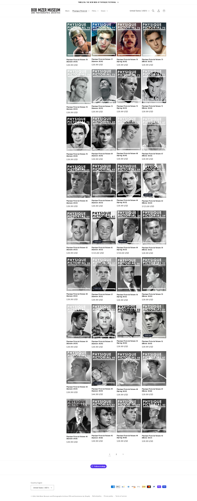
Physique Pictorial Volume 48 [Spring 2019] (127, 390)
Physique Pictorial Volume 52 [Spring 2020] (127, 342)
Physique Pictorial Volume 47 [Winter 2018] (152, 390)
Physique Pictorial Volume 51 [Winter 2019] (152, 342)
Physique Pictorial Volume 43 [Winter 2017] (152, 437)
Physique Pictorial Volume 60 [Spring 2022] (127, 249)
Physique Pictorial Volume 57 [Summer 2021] (102, 295)
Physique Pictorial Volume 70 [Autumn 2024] (77, 155)
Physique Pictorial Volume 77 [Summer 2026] (102, 60)
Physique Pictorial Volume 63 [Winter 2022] (152, 202)
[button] (80, 10)
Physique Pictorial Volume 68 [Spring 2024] (127, 154)
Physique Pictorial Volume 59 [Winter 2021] (152, 249)
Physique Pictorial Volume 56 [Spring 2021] (127, 296)
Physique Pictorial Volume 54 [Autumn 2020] (77, 342)
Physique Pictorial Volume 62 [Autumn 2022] (77, 249)
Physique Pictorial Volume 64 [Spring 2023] (127, 201)
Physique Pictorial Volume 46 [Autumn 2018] (77, 438)
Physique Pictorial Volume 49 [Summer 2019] (102, 390)
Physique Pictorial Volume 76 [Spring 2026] (127, 60)
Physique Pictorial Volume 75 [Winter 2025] (152, 60)
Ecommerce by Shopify (82, 496)
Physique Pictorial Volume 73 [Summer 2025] (102, 107)
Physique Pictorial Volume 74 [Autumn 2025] (77, 108)
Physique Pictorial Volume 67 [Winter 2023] (152, 155)
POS (70, 496)
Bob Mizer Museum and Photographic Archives (52, 496)
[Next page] (123, 454)
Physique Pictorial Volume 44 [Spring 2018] (127, 437)
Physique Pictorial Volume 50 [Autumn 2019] (77, 388)
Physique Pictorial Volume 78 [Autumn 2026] (77, 61)
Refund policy (96, 496)
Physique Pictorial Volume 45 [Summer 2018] (102, 437)
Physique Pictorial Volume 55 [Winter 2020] (152, 295)
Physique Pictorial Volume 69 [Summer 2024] (102, 155)
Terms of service (121, 496)
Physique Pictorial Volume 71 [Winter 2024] (152, 107)
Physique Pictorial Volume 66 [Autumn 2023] (77, 202)
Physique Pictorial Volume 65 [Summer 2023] (102, 201)
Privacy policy (108, 496)
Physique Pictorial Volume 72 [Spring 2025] (127, 107)
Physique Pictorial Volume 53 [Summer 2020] (102, 342)
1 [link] (109, 454)
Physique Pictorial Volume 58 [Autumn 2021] (77, 295)
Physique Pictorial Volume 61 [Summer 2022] (102, 249)
